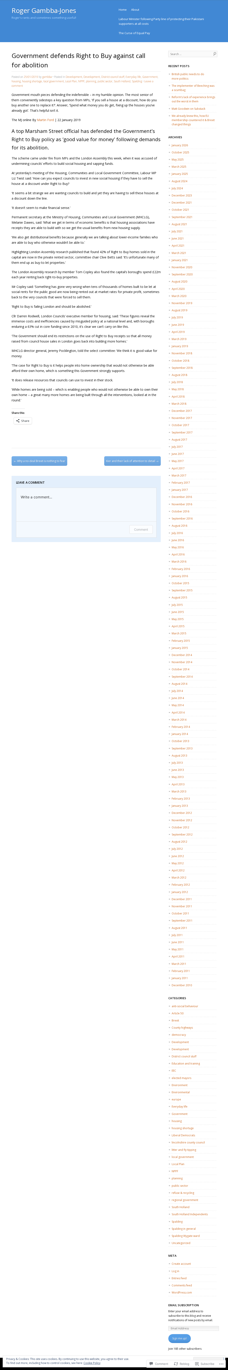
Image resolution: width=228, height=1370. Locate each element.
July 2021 (177, 231)
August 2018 (179, 375)
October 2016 (180, 511)
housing (16, 81)
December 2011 (182, 899)
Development (74, 77)
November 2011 (182, 906)
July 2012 (177, 849)
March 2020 (179, 296)
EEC (174, 1071)
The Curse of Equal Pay (134, 33)
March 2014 (179, 720)
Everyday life (133, 77)
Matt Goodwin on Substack (188, 109)
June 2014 (178, 698)
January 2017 (180, 490)
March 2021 (179, 253)
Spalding (137, 81)
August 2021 (179, 224)
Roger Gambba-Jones (44, 10)
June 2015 (178, 612)
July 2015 (177, 605)
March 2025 (179, 167)
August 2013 (179, 755)
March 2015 (179, 633)
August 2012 (179, 842)
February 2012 (181, 885)
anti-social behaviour (185, 1006)
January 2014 (180, 734)
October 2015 (180, 583)
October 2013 (180, 741)
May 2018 (178, 389)
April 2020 (178, 289)
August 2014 (179, 684)
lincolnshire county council (188, 1142)
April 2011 (178, 956)
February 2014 (181, 727)
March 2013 (179, 791)
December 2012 (182, 813)
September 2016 (182, 518)
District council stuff (112, 77)
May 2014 (178, 705)
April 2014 (178, 712)
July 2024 (177, 188)
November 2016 (182, 504)
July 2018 (177, 382)
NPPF (81, 81)
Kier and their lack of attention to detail (132, 461)
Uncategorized (181, 1243)
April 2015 (178, 626)
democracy (179, 1035)
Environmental (181, 1092)
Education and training (186, 1063)
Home (123, 10)
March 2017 (179, 475)
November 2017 (182, 418)
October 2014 (180, 669)
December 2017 (182, 411)
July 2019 (177, 317)
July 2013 (177, 763)
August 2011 (179, 928)
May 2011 (178, 949)
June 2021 (178, 238)
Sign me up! (179, 1338)
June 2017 (178, 454)
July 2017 (177, 447)
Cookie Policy (91, 1363)
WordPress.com (182, 1292)
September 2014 (182, 677)
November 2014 (182, 662)
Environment (179, 1085)
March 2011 (179, 964)
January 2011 (180, 978)
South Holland (122, 81)
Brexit (175, 1020)
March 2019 (179, 339)
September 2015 (182, 590)
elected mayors (181, 1078)
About (135, 10)
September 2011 (182, 920)
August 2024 (179, 181)
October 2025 (180, 152)
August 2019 (179, 310)
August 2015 (179, 597)
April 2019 (178, 332)
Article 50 (177, 1013)
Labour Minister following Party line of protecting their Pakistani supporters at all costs (161, 21)
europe (176, 1099)
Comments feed (182, 1285)
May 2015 (178, 619)
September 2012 (182, 834)
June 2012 (178, 856)
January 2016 (180, 576)
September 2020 (182, 274)
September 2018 (182, 368)
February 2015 (181, 641)
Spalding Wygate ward (186, 1236)
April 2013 (178, 784)
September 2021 (182, 217)
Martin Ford (45, 120)
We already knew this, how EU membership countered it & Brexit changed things (193, 120)
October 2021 (180, 210)
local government (53, 81)
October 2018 (180, 361)
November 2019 (182, 303)
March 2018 (179, 404)
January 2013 (180, 806)
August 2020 (179, 281)
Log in (175, 1271)
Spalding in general (184, 1229)
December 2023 (182, 195)
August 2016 (179, 526)
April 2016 (178, 554)
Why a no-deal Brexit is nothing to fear (39, 461)
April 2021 (178, 246)
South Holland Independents (190, 1214)
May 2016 (178, 547)
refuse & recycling (183, 1193)
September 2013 (182, 748)
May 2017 (178, 461)
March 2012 (179, 877)
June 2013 (178, 770)
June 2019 (178, 325)
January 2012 (180, 892)
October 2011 (180, 913)
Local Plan (71, 81)
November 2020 (182, 267)
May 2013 (178, 777)
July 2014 (177, 691)
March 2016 (179, 561)
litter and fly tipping (184, 1150)
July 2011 (177, 935)
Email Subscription (183, 1305)
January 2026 (180, 145)
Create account (181, 1264)
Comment (141, 529)
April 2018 (178, 396)
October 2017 (180, 425)
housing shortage (32, 81)
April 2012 (178, 870)
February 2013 (181, 799)
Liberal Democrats (183, 1135)
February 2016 (181, 569)
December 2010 (182, 985)
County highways (182, 1028)
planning (91, 81)
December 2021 (182, 202)
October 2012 (180, 827)
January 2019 (180, 346)
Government (150, 77)
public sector (105, 81)
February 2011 (181, 971)
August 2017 (179, 440)
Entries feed (179, 1278)
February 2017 (181, 483)
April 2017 (178, 468)
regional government (185, 1200)
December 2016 (182, 497)
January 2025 (180, 174)
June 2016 (178, 540)
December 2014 (182, 655)
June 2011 (178, 942)
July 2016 (177, 533)
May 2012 (178, 863)
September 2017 (182, 432)
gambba (47, 77)
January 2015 (180, 648)
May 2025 (178, 159)
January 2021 (180, 260)
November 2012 (182, 820)
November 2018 (182, 353)
